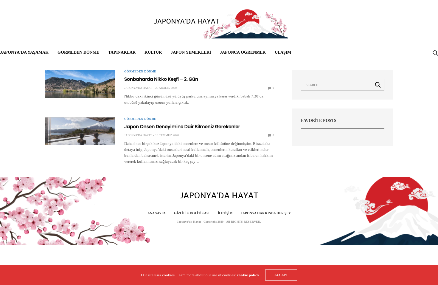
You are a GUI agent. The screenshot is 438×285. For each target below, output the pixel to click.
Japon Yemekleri (191, 52)
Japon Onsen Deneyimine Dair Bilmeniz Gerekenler (182, 126)
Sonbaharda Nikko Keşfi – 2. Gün (161, 79)
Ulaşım (283, 52)
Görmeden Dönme (78, 52)
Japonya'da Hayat (138, 87)
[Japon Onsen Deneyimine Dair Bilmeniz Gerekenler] (80, 131)
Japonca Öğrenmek (243, 52)
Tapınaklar (122, 52)
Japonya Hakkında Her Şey (266, 213)
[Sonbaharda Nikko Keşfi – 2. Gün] (80, 84)
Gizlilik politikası (191, 213)
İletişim (225, 213)
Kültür (153, 52)
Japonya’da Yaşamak (24, 52)
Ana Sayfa (156, 213)
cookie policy (248, 275)
